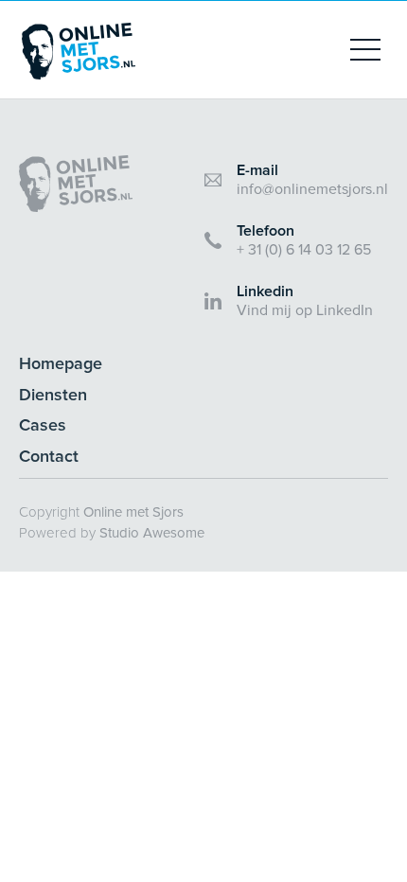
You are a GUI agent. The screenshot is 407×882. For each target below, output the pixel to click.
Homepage (60, 364)
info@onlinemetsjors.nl (312, 189)
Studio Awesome (151, 532)
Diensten (53, 395)
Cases (42, 425)
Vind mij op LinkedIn (305, 310)
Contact (49, 457)
